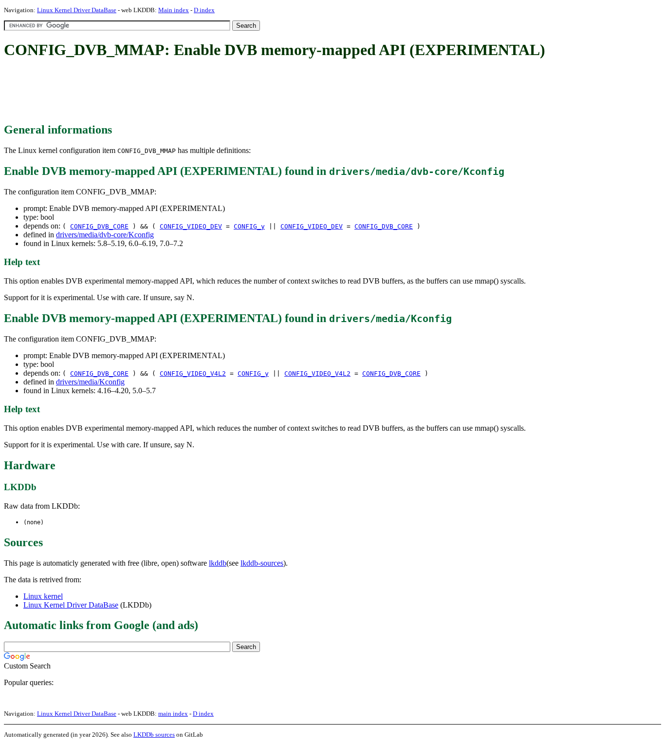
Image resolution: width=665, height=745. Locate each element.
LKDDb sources (154, 734)
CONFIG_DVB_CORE (99, 226)
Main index (173, 10)
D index (204, 10)
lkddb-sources (261, 563)
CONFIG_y (249, 226)
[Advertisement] (181, 92)
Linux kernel (43, 596)
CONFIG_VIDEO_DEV (191, 226)
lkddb (217, 563)
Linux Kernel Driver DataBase (76, 10)
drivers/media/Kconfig (90, 382)
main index (173, 713)
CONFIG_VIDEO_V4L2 (193, 373)
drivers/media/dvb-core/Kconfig (105, 234)
